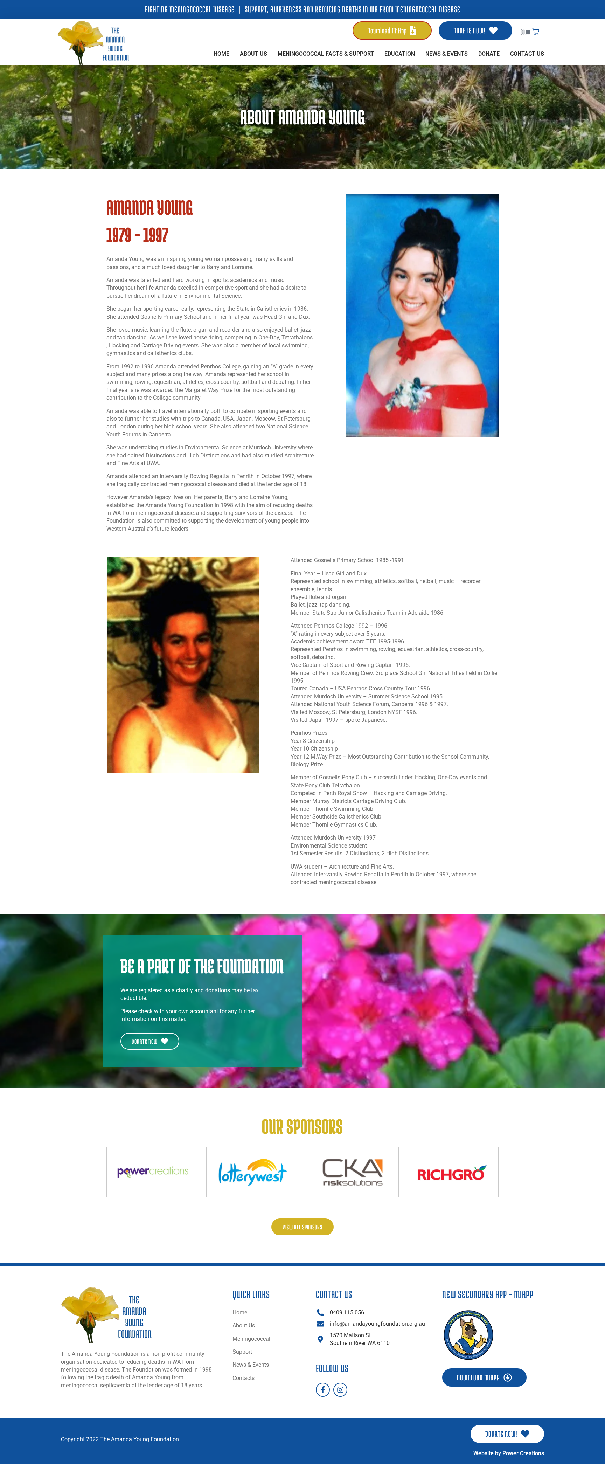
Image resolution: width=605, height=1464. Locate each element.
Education (399, 53)
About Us (253, 53)
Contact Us (527, 53)
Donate (489, 53)
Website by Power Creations (508, 1453)
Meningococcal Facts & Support (326, 53)
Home (221, 53)
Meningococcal (251, 1338)
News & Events (446, 53)
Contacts (243, 1378)
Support (242, 1351)
